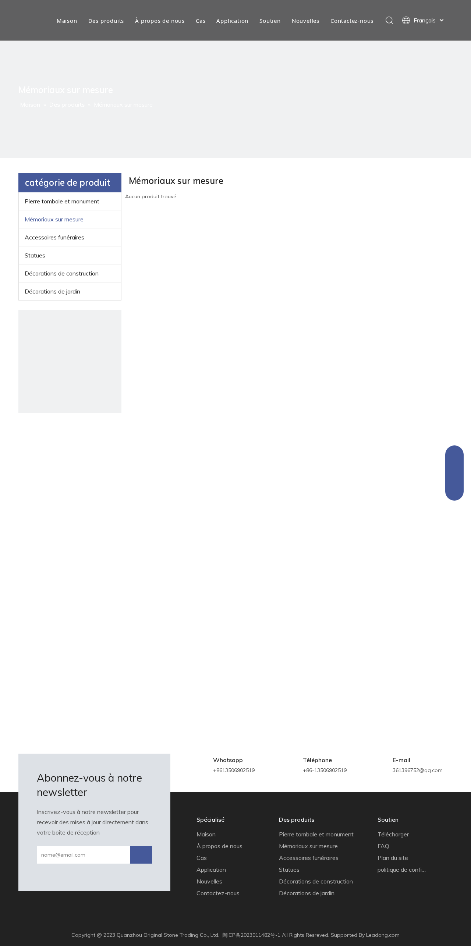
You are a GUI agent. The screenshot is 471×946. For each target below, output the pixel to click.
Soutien (270, 20)
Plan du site (393, 857)
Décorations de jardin (52, 291)
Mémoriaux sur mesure (54, 219)
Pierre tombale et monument (62, 201)
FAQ (383, 846)
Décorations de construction (62, 273)
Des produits (106, 20)
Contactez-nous (351, 20)
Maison (67, 20)
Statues (35, 255)
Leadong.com (383, 935)
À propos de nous (160, 20)
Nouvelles (305, 20)
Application (232, 20)
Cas (200, 20)
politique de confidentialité (412, 869)
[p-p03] (69, 361)
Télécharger (393, 834)
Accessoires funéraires (54, 237)
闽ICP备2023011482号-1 (251, 935)
